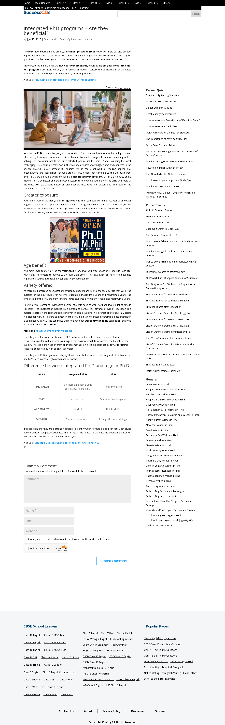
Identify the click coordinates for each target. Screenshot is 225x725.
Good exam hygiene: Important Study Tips (168, 180)
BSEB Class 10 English (94, 662)
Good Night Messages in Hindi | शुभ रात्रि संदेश (169, 520)
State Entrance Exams (157, 216)
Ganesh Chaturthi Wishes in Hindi (163, 465)
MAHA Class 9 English (128, 679)
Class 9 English (31, 672)
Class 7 (137, 3)
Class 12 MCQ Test (54, 635)
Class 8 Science (32, 694)
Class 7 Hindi (107, 633)
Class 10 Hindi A (70, 657)
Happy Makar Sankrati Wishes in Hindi (166, 389)
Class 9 (108, 3)
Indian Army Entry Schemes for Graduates (168, 132)
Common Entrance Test (158, 222)
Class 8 (123, 3)
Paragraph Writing (171, 673)
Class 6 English (125, 633)
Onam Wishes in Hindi (157, 384)
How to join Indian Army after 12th (164, 167)
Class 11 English (32, 642)
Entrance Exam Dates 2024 (160, 364)
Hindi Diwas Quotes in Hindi (161, 450)
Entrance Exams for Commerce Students (167, 300)
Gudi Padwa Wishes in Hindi (160, 404)
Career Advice (51, 39)
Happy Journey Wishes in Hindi (162, 419)
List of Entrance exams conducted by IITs (168, 331)
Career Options (68, 39)
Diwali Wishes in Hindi (157, 430)
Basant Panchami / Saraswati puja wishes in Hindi (172, 414)
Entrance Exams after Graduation (163, 306)
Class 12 (61, 3)
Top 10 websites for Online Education (166, 174)
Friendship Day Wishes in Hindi (162, 435)
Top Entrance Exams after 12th (162, 235)
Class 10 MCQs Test (55, 650)
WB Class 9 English (93, 685)
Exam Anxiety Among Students (162, 95)
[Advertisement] (173, 57)
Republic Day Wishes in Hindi (161, 394)
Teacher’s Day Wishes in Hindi (162, 460)
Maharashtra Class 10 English (98, 668)
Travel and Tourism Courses (161, 101)
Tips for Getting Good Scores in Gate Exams (169, 161)
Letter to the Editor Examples (159, 679)
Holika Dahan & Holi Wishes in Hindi (165, 409)
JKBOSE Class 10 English (96, 674)
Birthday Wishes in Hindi (158, 480)
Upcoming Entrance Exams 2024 (163, 228)
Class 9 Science (32, 679)
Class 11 (77, 3)
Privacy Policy (111, 711)
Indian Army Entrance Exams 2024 (164, 370)
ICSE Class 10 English (120, 656)
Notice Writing (151, 673)
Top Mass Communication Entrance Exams (169, 338)
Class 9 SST (49, 679)
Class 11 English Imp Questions (160, 650)
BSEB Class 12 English (94, 656)
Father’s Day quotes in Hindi (161, 496)
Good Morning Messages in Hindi (163, 515)
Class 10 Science (49, 657)
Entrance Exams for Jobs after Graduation (168, 294)
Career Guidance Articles (159, 107)
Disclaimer (138, 711)
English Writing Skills (93, 650)
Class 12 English (32, 635)
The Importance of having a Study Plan (166, 138)
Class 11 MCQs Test (55, 642)
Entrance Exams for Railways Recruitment (168, 319)
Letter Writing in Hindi (181, 661)
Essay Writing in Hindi (121, 639)
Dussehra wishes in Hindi (159, 440)
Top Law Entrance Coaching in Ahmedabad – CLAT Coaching (56, 8)
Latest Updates (42, 3)
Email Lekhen (190, 673)
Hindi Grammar (118, 645)
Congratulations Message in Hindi (164, 455)
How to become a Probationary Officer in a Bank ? (173, 120)
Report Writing (151, 667)
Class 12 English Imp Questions (160, 656)
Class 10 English (32, 650)
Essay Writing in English (95, 639)
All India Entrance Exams (159, 210)
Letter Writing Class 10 (156, 661)
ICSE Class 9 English (116, 685)
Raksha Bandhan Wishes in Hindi (163, 475)
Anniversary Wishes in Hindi (160, 486)
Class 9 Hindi (66, 679)
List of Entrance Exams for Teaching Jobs (168, 313)
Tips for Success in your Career (162, 186)
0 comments (85, 39)
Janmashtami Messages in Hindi (163, 470)
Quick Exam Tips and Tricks (160, 145)
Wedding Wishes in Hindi (159, 525)
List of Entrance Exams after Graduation (167, 325)
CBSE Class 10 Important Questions (163, 644)
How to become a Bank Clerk (161, 126)
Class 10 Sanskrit (53, 665)
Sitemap (160, 711)
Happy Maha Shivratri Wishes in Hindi (165, 399)
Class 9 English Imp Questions (160, 638)
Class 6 (151, 3)
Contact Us (66, 711)
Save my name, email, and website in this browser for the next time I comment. (70, 539)
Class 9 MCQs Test (34, 687)
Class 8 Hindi (50, 694)
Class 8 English (55, 687)
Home (27, 3)
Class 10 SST (30, 657)
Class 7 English (90, 633)
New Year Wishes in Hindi (159, 425)
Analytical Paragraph (172, 667)
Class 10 (93, 3)
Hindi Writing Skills (116, 650)
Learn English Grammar (95, 645)
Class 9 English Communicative (59, 672)
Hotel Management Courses (161, 113)
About (88, 711)
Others (166, 3)
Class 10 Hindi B (32, 665)
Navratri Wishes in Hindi (158, 445)
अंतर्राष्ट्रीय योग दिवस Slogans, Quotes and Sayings (170, 510)
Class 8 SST (67, 694)
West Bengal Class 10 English (98, 679)
